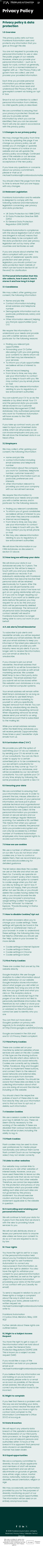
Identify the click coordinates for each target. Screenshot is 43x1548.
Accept (30, 1542)
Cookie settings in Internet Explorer (22, 946)
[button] (38, 3)
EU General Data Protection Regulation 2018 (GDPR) (19, 223)
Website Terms (31, 1533)
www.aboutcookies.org (18, 860)
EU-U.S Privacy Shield (17, 1036)
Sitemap (21, 1536)
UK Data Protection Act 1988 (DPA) (23, 213)
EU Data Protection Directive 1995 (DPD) (22, 217)
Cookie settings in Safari (17, 954)
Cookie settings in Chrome (19, 952)
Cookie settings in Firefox (18, 949)
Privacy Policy (18, 1533)
